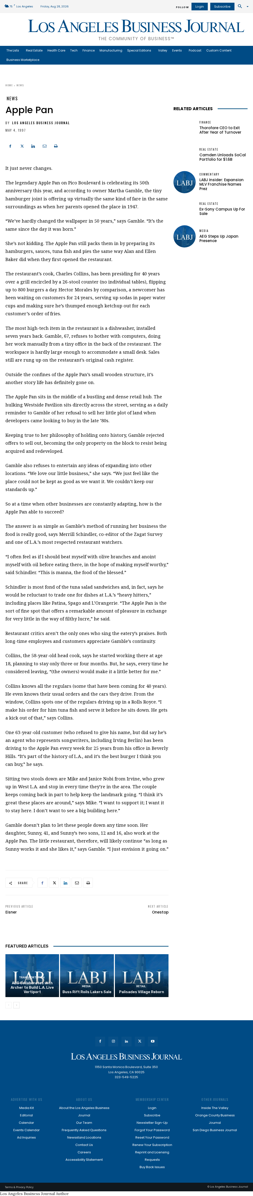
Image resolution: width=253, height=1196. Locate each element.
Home (9, 85)
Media (86, 986)
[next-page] (16, 1005)
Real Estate (208, 149)
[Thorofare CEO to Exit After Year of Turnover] (184, 128)
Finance (205, 122)
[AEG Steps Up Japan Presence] (184, 236)
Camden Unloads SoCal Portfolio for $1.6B (222, 157)
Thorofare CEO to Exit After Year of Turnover (220, 130)
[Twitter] (22, 145)
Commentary (209, 174)
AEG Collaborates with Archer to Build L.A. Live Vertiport (32, 987)
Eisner (11, 912)
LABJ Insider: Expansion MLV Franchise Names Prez (221, 184)
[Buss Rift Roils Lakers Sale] (87, 975)
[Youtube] (153, 1041)
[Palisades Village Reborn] (142, 975)
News (20, 85)
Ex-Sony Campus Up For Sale (222, 211)
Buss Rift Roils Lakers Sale (87, 992)
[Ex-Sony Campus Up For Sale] (184, 209)
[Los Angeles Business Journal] (126, 1056)
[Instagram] (113, 1041)
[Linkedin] (33, 145)
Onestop (160, 912)
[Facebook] (10, 145)
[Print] (56, 145)
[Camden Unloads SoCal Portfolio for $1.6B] (184, 155)
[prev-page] (8, 1005)
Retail (141, 986)
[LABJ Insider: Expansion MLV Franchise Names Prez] (184, 182)
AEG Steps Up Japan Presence (218, 238)
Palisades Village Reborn (141, 992)
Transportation (31, 977)
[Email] (44, 145)
